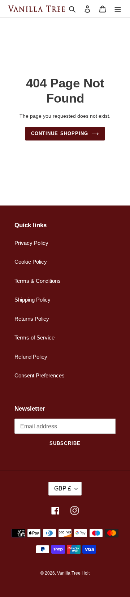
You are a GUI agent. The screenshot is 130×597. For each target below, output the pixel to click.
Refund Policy (30, 357)
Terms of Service (34, 337)
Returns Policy (31, 319)
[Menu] (117, 9)
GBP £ (62, 488)
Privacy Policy (31, 243)
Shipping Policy (32, 300)
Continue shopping (59, 133)
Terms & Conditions (37, 281)
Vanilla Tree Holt (73, 573)
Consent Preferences (39, 375)
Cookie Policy (30, 262)
